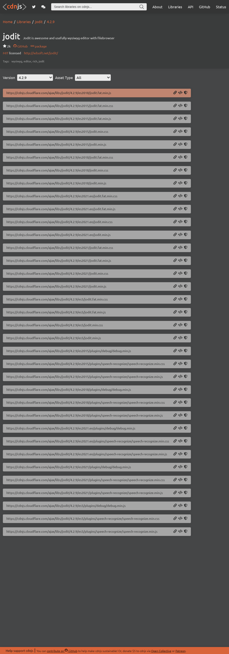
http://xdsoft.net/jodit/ (41, 53)
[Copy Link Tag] (180, 106)
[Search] (142, 7)
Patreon (181, 651)
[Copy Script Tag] (180, 93)
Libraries (175, 6)
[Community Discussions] (43, 7)
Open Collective (161, 651)
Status (221, 6)
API (190, 6)
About (157, 6)
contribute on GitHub (62, 651)
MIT (6, 53)
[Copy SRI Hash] (185, 93)
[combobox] (35, 77)
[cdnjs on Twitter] (34, 7)
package (40, 46)
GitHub (204, 6)
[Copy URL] (175, 93)
